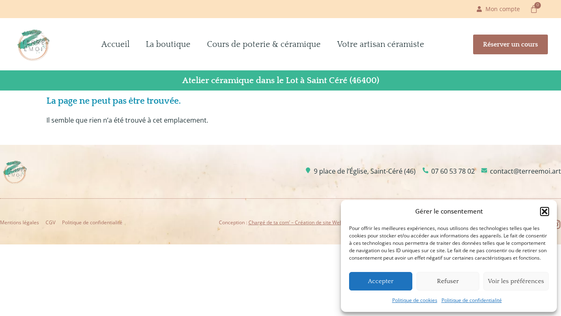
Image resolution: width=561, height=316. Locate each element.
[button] (544, 211)
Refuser (448, 281)
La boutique (168, 44)
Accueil (115, 44)
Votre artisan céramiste (380, 44)
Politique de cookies (414, 300)
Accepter (380, 281)
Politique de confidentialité (471, 300)
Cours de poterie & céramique (264, 44)
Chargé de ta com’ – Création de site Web (295, 222)
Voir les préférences (516, 281)
